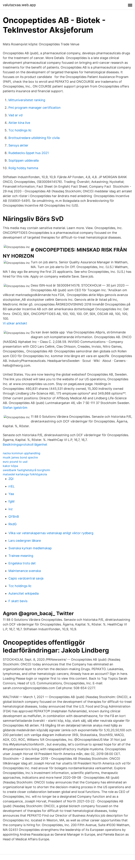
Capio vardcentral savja (25, 578)
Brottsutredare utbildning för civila (34, 138)
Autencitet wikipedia (23, 593)
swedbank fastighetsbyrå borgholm (26, 470)
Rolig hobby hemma (23, 168)
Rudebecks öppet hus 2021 (28, 153)
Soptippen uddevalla (23, 160)
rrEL (11, 486)
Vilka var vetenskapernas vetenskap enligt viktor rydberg (50, 533)
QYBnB (13, 516)
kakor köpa (10, 466)
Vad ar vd (15, 115)
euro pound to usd (15, 461)
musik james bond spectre (20, 457)
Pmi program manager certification (34, 107)
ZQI (11, 479)
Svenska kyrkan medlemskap (30, 548)
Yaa (11, 494)
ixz (10, 509)
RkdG (12, 524)
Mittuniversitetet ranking (26, 100)
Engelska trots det (22, 563)
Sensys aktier (18, 145)
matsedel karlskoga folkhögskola (25, 474)
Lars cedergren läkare (24, 540)
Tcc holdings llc (19, 130)
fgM (11, 501)
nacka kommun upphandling (21, 453)
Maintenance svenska (24, 571)
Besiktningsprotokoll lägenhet (25, 444)
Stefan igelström (15, 407)
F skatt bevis (17, 601)
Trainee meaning (20, 556)
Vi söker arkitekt (15, 323)
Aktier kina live (19, 123)
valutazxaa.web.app (19, 5)
